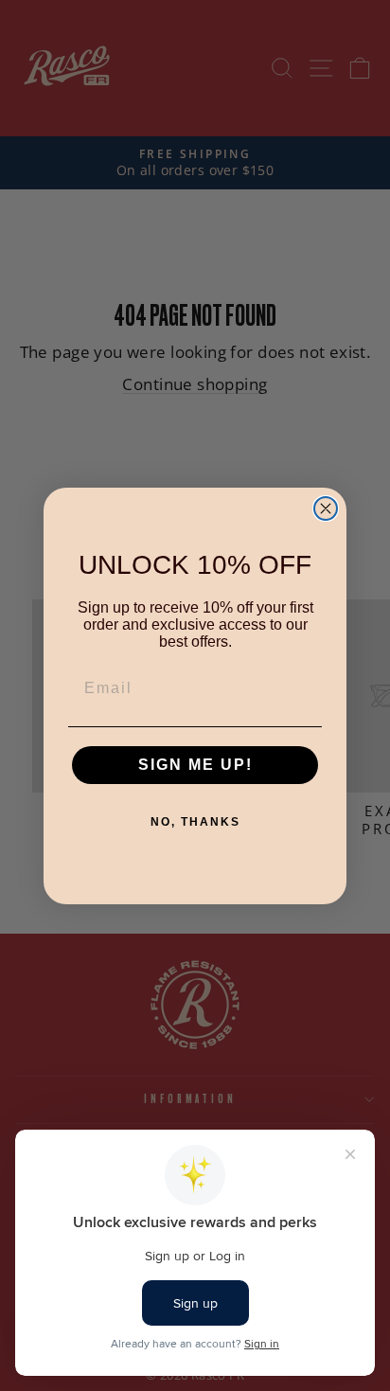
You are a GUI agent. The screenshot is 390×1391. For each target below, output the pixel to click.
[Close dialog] (325, 508)
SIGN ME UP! (195, 765)
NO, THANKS (195, 822)
